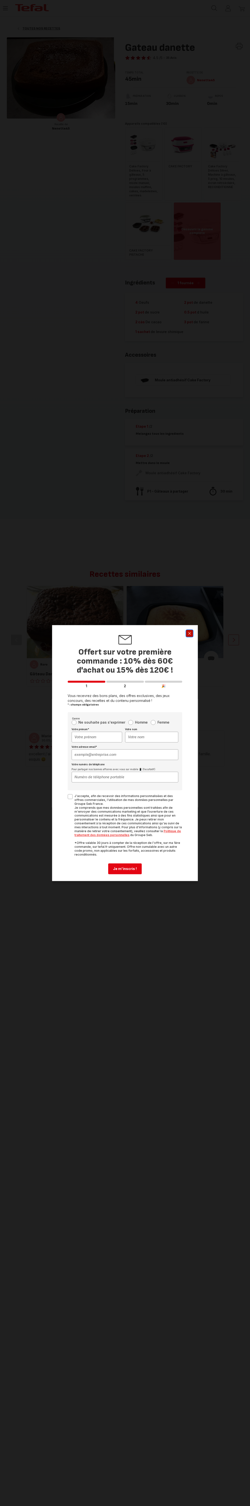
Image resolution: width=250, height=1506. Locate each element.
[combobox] (97, 737)
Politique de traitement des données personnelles (127, 833)
